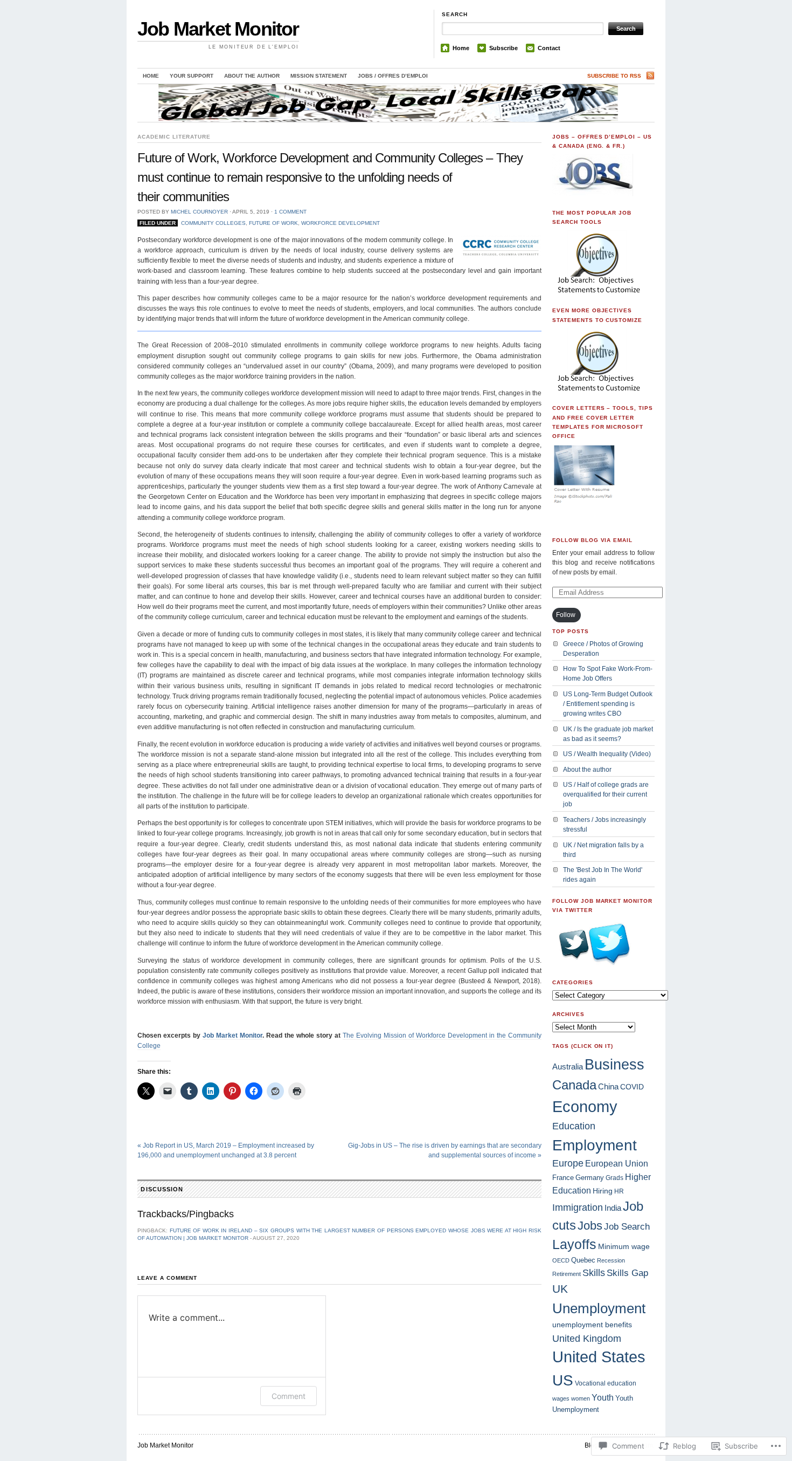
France (563, 1178)
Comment (288, 1396)
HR (619, 1191)
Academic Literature (174, 137)
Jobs (590, 1225)
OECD (560, 1260)
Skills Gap (627, 1272)
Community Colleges (213, 223)
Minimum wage (624, 1246)
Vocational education (605, 1383)
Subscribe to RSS (614, 76)
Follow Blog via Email (592, 540)
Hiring (603, 1190)
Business (614, 1065)
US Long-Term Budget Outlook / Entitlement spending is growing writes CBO (607, 703)
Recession (611, 1260)
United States (598, 1357)
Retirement (566, 1274)
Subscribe (503, 48)
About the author (252, 76)
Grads (614, 1178)
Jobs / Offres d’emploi (393, 76)
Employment (594, 1145)
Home (461, 48)
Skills (593, 1272)
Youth (603, 1397)
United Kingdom (586, 1338)
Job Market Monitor (218, 29)
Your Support (191, 76)
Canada (574, 1085)
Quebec (583, 1260)
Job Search (627, 1227)
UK (560, 1288)
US (562, 1380)
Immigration (577, 1207)
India (613, 1207)
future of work (273, 223)
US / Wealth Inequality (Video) (607, 754)
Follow (565, 615)
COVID (632, 1086)
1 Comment (290, 212)
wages (560, 1398)
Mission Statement (318, 76)
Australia (567, 1066)
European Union (616, 1163)
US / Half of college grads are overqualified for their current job (606, 794)
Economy (584, 1106)
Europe (567, 1163)
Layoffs (574, 1244)
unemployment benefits (592, 1324)
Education (573, 1125)
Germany (589, 1178)
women (580, 1398)
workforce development (340, 223)
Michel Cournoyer (199, 212)
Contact (549, 48)
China (608, 1086)
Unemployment (598, 1308)
